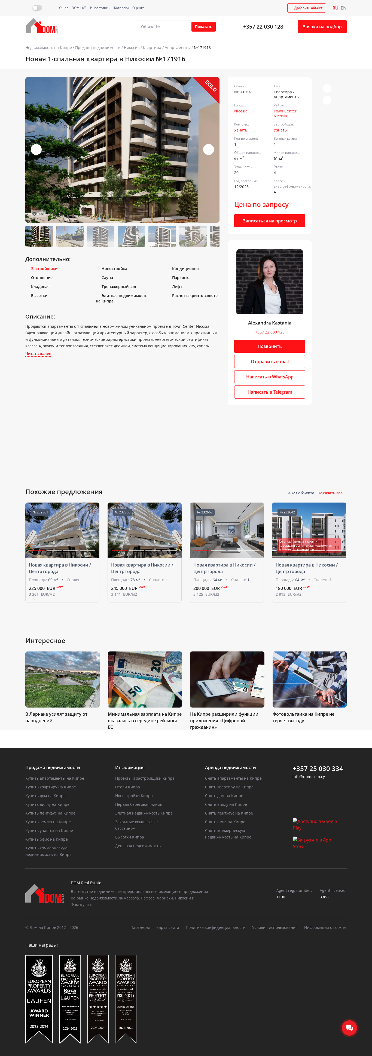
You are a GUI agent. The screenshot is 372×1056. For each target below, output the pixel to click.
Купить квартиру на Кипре (50, 786)
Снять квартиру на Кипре (229, 786)
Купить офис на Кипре (46, 839)
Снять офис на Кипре (225, 821)
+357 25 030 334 (317, 768)
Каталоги (121, 7)
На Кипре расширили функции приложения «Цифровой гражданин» (224, 720)
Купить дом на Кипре (45, 795)
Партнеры (140, 927)
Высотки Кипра (129, 837)
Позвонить (270, 346)
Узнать (240, 130)
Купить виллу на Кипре (47, 804)
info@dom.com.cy (308, 776)
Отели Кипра (127, 786)
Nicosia (241, 111)
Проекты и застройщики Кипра (145, 778)
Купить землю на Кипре (48, 821)
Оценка (138, 7)
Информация (130, 767)
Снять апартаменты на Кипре (233, 778)
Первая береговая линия (138, 804)
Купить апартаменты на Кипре (54, 778)
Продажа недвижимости (98, 47)
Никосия (132, 47)
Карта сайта (167, 927)
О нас (63, 7)
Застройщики (44, 268)
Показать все (330, 492)
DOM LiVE (79, 7)
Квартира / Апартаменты (167, 47)
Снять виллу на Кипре (226, 804)
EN (344, 8)
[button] (208, 149)
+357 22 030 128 (263, 26)
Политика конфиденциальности (216, 927)
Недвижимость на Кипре (48, 47)
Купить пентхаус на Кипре (50, 813)
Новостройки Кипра (134, 795)
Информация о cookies (325, 927)
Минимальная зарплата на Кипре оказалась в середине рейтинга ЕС (145, 720)
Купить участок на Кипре (49, 830)
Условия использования (275, 927)
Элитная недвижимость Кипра (144, 813)
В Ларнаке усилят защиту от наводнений (56, 717)
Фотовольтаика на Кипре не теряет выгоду (303, 717)
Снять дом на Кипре (224, 795)
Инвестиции (100, 7)
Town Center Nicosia (285, 113)
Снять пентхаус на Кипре (229, 813)
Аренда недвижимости (230, 767)
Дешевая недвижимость (138, 845)
